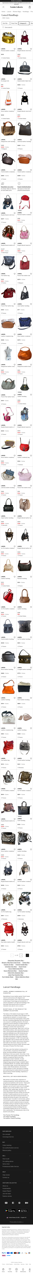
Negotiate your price (7, 187)
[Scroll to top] (27, 955)
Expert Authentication (24, 187)
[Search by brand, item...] (3, 7)
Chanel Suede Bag (21, 965)
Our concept (6, 1134)
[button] (30, 7)
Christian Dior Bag (11, 967)
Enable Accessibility (16, 1)
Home (3, 12)
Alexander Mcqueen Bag (15, 961)
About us (5, 1186)
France (3, 1264)
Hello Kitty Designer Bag (15, 973)
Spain (27, 1264)
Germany (23, 1264)
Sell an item (6, 1164)
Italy (30, 1264)
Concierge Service (8, 1137)
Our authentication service (11, 1148)
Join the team (7, 1194)
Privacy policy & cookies (16, 1222)
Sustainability (7, 1188)
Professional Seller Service (11, 1166)
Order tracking (7, 1145)
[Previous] (12, 955)
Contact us (6, 1177)
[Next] (21, 955)
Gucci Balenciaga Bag (15, 969)
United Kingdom (9, 1264)
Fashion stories (7, 1196)
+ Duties (23, 85)
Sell (4, 1156)
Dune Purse (22, 967)
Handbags (26, 12)
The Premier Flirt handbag (11, 1115)
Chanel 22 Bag (8, 965)
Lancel (9, 12)
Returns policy (7, 1150)
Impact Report (7, 1191)
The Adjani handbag (9, 1117)
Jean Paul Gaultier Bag (15, 975)
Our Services (7, 1131)
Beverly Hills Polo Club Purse (11, 963)
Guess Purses (23, 971)
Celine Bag (25, 963)
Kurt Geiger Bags (7, 977)
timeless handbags (17, 1107)
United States (17, 1264)
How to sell (6, 1159)
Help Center (6, 1175)
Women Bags (17, 12)
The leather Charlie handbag (11, 1118)
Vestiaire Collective (10, 1183)
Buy (4, 1142)
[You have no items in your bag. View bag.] (30, 7)
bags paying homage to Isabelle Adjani (18, 1062)
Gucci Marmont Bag (10, 971)
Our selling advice (8, 1161)
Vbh (16, 979)
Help (4, 1172)
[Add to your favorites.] (15, 49)
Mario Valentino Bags (22, 977)
